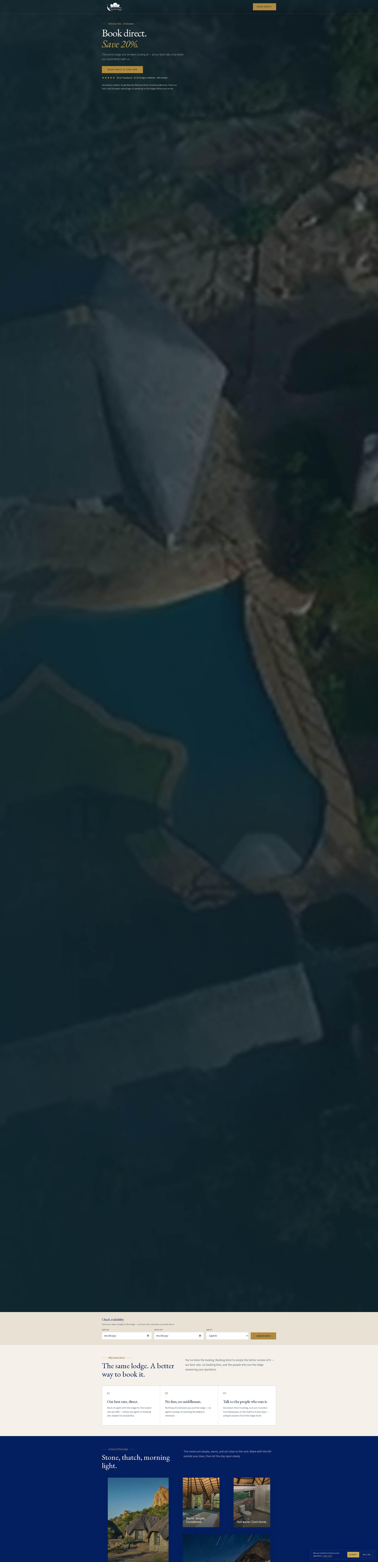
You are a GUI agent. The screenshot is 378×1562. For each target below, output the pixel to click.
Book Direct (264, 6)
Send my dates (263, 1336)
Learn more (327, 1556)
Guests (209, 1330)
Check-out (158, 1330)
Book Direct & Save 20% (122, 69)
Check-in (105, 1330)
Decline (367, 1555)
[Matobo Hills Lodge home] (114, 7)
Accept (353, 1555)
